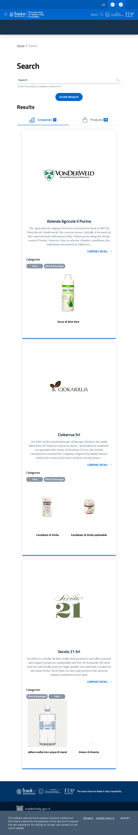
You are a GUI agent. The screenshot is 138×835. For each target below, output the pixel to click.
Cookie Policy (105, 818)
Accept (125, 818)
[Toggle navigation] (6, 14)
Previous (23, 512)
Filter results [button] (69, 97)
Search (22, 80)
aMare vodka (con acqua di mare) (47, 752)
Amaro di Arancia (89, 752)
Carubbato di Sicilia (47, 535)
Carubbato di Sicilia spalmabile (89, 535)
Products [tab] (98, 119)
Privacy (88, 818)
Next (114, 512)
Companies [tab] (46, 119)
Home (21, 46)
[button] (102, 14)
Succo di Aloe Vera (68, 322)
